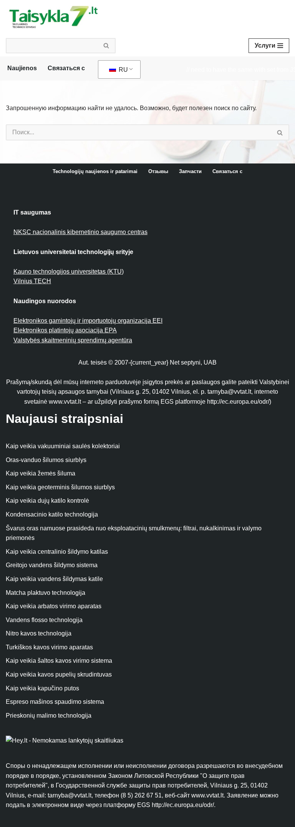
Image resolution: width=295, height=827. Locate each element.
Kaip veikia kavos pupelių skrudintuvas (59, 674)
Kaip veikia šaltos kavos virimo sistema (59, 660)
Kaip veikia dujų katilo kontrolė (47, 500)
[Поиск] (107, 45)
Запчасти (190, 171)
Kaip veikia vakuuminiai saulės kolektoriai (63, 446)
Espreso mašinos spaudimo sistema (55, 701)
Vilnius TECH (32, 281)
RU (122, 69)
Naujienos (22, 68)
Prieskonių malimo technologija (48, 715)
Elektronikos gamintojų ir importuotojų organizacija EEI (87, 320)
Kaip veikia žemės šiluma (40, 473)
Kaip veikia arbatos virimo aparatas (53, 606)
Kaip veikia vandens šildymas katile (54, 579)
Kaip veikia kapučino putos (42, 688)
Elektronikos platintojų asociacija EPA (65, 330)
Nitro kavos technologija (38, 633)
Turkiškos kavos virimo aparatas (49, 647)
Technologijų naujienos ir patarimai (95, 171)
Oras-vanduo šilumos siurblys (46, 460)
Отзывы (158, 171)
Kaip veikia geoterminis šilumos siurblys (60, 487)
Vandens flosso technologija (44, 620)
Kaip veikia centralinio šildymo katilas (57, 551)
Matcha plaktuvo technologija (45, 592)
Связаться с (66, 68)
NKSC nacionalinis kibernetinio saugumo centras (80, 232)
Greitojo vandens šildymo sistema (52, 565)
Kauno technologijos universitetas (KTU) (68, 271)
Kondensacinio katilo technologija (52, 514)
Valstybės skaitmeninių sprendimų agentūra (72, 340)
